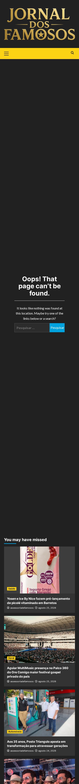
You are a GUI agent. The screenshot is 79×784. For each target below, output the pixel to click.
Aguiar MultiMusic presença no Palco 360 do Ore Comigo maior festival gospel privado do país (37, 672)
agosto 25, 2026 (47, 607)
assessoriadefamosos (22, 607)
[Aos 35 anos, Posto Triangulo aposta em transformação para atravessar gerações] (39, 712)
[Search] (72, 52)
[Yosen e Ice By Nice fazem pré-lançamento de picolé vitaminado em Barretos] (39, 570)
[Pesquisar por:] (32, 327)
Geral (11, 658)
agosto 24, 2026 (47, 750)
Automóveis (14, 731)
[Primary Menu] (8, 53)
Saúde (11, 588)
